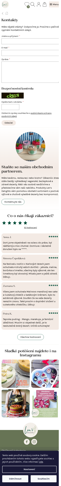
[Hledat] (33, 4)
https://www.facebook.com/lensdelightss (27, 442)
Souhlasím (44, 478)
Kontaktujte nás (12, 201)
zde (41, 461)
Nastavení (29, 469)
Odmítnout (15, 478)
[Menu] (54, 4)
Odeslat (9, 122)
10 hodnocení (30, 227)
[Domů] (7, 13)
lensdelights (34, 442)
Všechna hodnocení (30, 337)
